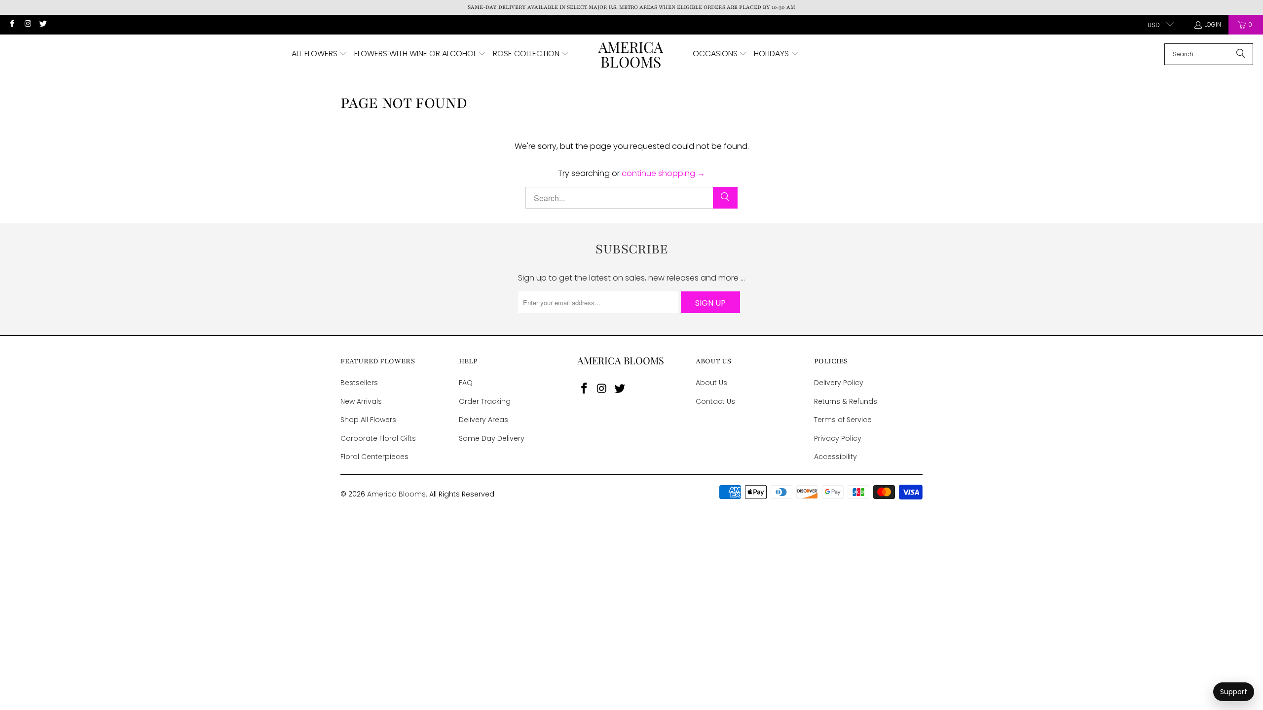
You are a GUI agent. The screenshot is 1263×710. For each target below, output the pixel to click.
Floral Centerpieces (374, 457)
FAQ (466, 383)
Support (1233, 692)
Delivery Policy (838, 383)
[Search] (1240, 54)
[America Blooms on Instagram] (27, 24)
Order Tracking (485, 401)
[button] (319, 54)
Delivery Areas (483, 420)
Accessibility (835, 457)
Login (1212, 24)
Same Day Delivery (491, 438)
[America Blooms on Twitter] (42, 24)
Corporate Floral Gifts (378, 438)
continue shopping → (663, 173)
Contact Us (715, 401)
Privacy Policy (837, 438)
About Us (711, 383)
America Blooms (396, 494)
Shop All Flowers (368, 420)
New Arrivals (361, 401)
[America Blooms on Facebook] (11, 24)
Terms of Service (843, 420)
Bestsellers (359, 383)
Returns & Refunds (845, 401)
